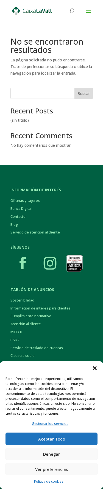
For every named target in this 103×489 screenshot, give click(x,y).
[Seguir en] (74, 263)
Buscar (83, 93)
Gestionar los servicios (50, 423)
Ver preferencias (51, 469)
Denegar (51, 454)
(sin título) (19, 120)
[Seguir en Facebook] (22, 263)
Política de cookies (48, 481)
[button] (95, 368)
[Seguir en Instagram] (50, 263)
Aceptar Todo (51, 439)
